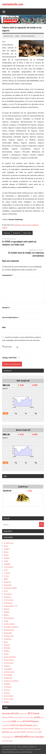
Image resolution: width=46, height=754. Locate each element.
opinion (5, 731)
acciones (6, 713)
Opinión (7, 645)
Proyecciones (9, 660)
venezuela (21, 736)
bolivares (5, 717)
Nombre (6, 307)
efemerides (5, 725)
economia (28, 721)
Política (6, 651)
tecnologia (6, 737)
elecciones (8, 594)
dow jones (19, 721)
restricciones (8, 663)
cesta (6, 561)
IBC (12, 728)
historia (7, 609)
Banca (6, 552)
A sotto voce (8, 543)
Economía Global (10, 588)
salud (23, 225)
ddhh (6, 579)
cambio (6, 558)
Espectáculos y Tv (10, 606)
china (42, 717)
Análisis (7, 549)
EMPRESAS (14, 725)
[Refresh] (17, 347)
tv (13, 737)
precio (6, 654)
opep (6, 642)
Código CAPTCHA (9, 357)
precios (35, 732)
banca (25, 713)
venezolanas (8, 696)
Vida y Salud (27, 233)
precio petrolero (10, 657)
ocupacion (7, 639)
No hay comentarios (28, 36)
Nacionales (8, 633)
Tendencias (16, 233)
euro (21, 725)
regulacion (17, 225)
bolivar (36, 713)
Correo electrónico (10, 317)
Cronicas (7, 573)
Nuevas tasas (9, 636)
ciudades (7, 564)
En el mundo (8, 600)
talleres (4, 227)
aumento (21, 713)
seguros (28, 225)
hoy (9, 728)
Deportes (7, 582)
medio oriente (9, 624)
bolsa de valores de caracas (22, 717)
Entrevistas (8, 603)
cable (31, 717)
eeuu (6, 591)
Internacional (9, 618)
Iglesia (6, 615)
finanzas (28, 725)
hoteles (7, 612)
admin (17, 36)
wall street (5, 741)
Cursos (6, 576)
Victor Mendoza (36, 736)
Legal (6, 621)
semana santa (9, 672)
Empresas (7, 233)
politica (24, 732)
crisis (6, 570)
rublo (40, 732)
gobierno (35, 725)
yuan (10, 741)
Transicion (7, 687)
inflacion (17, 728)
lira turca (24, 728)
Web (4, 327)
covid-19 (4, 721)
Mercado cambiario (11, 627)
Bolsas (6, 555)
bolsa (11, 717)
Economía (7, 585)
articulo (15, 713)
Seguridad (8, 669)
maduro (30, 728)
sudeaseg (35, 225)
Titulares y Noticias (11, 681)
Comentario (7, 275)
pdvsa (11, 732)
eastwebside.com (12, 4)
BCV (30, 713)
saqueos (7, 666)
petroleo (17, 732)
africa (6, 546)
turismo (7, 690)
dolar (14, 721)
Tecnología (8, 675)
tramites (7, 684)
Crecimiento (8, 567)
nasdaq (35, 728)
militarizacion (9, 630)
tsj (11, 737)
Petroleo (7, 648)
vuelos (6, 702)
